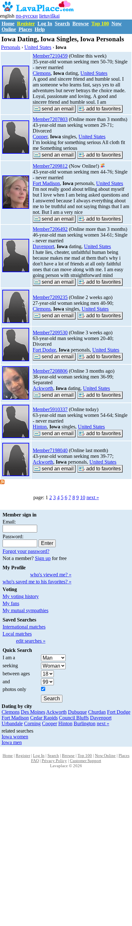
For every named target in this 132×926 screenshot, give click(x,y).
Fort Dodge (44, 350)
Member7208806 (50, 371)
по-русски (27, 16)
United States (93, 73)
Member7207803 (50, 119)
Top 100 (100, 23)
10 (82, 497)
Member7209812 (50, 166)
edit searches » (30, 641)
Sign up (43, 558)
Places (25, 29)
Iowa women (15, 736)
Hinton (40, 426)
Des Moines (33, 712)
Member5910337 (50, 409)
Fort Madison (46, 183)
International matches (24, 627)
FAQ (35, 760)
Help (40, 29)
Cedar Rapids (44, 717)
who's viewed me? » (50, 574)
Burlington (84, 723)
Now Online (105, 755)
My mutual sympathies (25, 610)
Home (8, 23)
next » (93, 497)
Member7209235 (50, 297)
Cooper (40, 136)
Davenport (43, 246)
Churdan (97, 712)
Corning (32, 723)
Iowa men (12, 742)
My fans (11, 603)
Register (26, 23)
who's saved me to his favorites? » (37, 581)
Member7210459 (50, 56)
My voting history (21, 596)
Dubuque (77, 712)
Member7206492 (50, 229)
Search (62, 23)
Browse (80, 23)
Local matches (17, 634)
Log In (44, 23)
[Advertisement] (66, 854)
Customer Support (85, 760)
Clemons (42, 73)
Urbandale (12, 723)
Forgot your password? (26, 551)
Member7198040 (50, 450)
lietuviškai (49, 16)
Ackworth (43, 388)
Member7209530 (50, 332)
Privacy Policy (54, 760)
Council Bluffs (74, 717)
